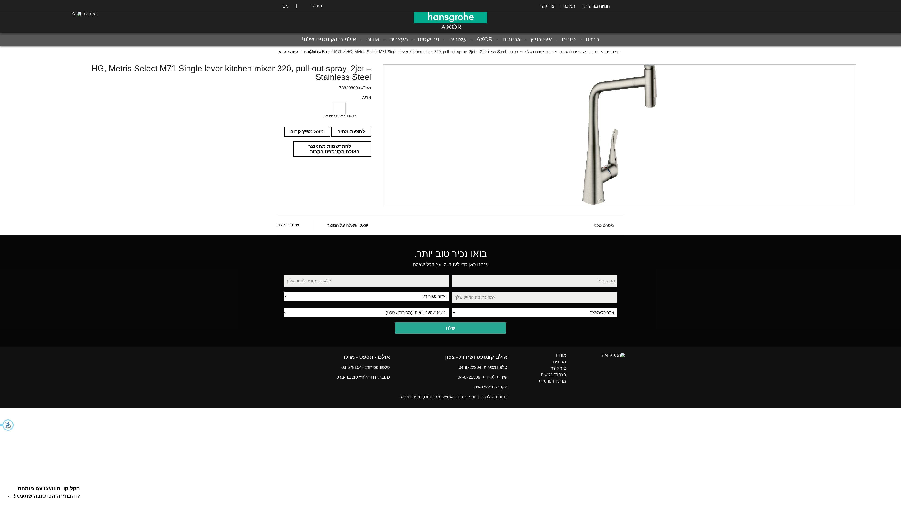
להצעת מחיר (351, 131)
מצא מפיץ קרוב (307, 131)
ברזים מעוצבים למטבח (579, 52)
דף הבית (612, 52)
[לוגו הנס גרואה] (450, 17)
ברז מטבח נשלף (539, 52)
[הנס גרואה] (613, 355)
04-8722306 (485, 387)
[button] (7, 425)
